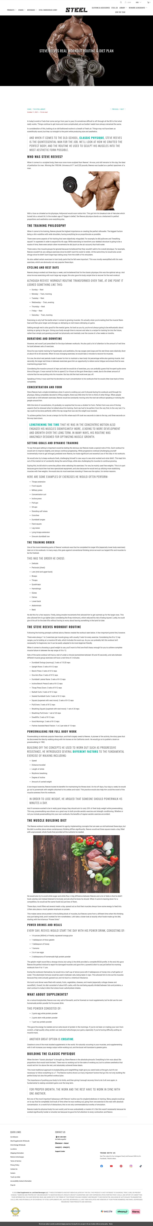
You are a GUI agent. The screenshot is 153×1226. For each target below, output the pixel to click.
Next (122, 109)
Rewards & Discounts (137, 7)
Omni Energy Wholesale (17, 1145)
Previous (115, 109)
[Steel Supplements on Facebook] (101, 1166)
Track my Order (15, 1177)
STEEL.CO (114, 7)
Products (11, 10)
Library (122, 7)
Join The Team (120, 12)
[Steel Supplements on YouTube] (111, 1166)
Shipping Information (17, 1153)
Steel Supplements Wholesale (19, 1141)
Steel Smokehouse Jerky (48, 10)
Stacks (21, 10)
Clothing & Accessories (101, 7)
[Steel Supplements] (76, 10)
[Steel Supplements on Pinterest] (121, 1166)
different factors (85, 751)
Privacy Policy (14, 1165)
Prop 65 (12, 1185)
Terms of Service (15, 1161)
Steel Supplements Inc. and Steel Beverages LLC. (32, 1192)
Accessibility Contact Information (20, 1181)
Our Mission (14, 1137)
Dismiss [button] (111, 1224)
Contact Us (13, 1169)
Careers (12, 1173)
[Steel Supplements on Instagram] (131, 1166)
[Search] (121, 2)
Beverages (31, 10)
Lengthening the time (44, 424)
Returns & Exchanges (17, 1157)
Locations (13, 1149)
